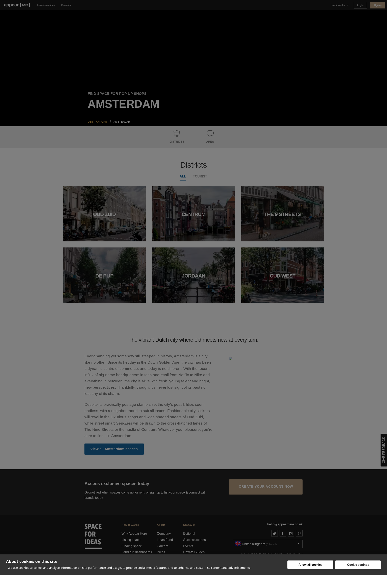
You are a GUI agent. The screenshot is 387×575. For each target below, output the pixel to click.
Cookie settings (358, 564)
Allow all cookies (310, 564)
